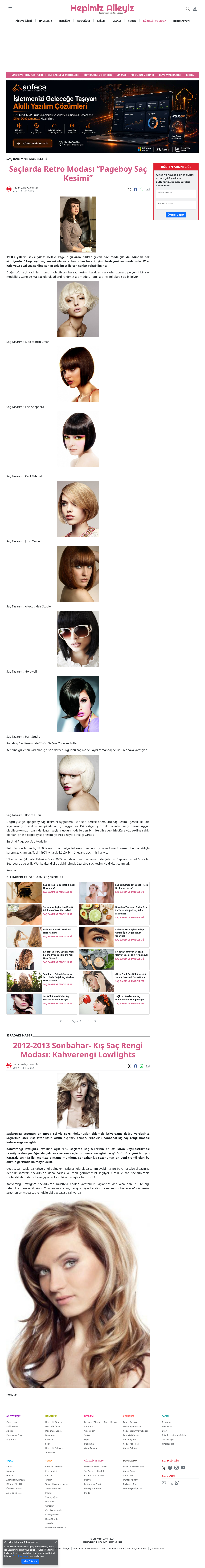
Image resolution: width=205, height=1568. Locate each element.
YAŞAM (117, 20)
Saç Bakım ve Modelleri (95, 1471)
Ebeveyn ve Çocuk (15, 1435)
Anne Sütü (89, 1426)
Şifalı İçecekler (52, 1514)
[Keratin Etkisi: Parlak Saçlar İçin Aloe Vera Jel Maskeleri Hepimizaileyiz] (24, 914)
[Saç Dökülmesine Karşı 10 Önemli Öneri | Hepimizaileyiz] (96, 1003)
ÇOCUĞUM (83, 20)
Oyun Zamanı (90, 1448)
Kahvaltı (49, 1475)
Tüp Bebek (50, 1452)
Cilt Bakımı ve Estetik (94, 1475)
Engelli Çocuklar (130, 1422)
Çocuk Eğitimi (129, 1439)
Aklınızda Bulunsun (15, 1479)
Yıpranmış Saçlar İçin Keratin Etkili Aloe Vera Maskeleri (58, 909)
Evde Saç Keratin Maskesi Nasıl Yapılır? (57, 931)
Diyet (164, 1430)
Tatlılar (48, 1479)
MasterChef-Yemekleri (55, 1527)
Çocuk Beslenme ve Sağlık (135, 1430)
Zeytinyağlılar (51, 1497)
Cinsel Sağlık (168, 1443)
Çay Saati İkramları (54, 1466)
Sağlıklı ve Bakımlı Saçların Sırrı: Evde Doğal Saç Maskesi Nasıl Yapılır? (58, 977)
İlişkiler (9, 1430)
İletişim (66, 1548)
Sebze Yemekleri (53, 1488)
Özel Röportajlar (14, 1488)
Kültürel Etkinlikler (15, 1484)
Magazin (10, 1471)
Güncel (9, 1475)
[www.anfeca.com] (102, 116)
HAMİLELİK (45, 20)
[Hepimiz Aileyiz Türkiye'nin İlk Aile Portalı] (102, 8)
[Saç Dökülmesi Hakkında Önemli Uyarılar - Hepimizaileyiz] (24, 892)
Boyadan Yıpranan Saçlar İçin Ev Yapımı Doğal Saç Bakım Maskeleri (131, 910)
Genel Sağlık (168, 1439)
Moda (87, 1492)
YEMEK (132, 20)
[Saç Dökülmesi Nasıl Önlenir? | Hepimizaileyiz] (24, 1003)
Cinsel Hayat (12, 1422)
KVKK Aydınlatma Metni (113, 1548)
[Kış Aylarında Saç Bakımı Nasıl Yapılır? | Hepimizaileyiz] (96, 914)
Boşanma (11, 1439)
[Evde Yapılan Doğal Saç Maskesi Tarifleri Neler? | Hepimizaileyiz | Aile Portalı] (24, 981)
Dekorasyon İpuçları (132, 1488)
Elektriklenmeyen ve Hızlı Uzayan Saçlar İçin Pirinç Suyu (131, 953)
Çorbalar (49, 1505)
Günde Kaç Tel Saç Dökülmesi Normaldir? (59, 886)
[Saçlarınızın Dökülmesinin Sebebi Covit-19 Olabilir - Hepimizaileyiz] (96, 981)
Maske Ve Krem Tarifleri (95, 1466)
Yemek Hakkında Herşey (56, 1484)
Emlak (9, 1466)
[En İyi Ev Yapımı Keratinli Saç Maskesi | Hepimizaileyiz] (24, 936)
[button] (10, 9)
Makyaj (87, 1479)
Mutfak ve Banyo (131, 1479)
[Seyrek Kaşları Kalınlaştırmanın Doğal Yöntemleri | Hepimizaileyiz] (96, 936)
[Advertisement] (102, 48)
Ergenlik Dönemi (131, 1435)
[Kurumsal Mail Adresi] (165, 1482)
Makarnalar (50, 1501)
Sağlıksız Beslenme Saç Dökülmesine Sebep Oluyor (130, 998)
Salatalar (49, 1523)
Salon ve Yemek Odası (133, 1466)
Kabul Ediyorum (30, 1561)
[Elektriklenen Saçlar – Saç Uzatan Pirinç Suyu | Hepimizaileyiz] (96, 959)
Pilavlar (48, 1492)
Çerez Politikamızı (20, 1556)
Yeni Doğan (89, 1430)
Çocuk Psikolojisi (131, 1443)
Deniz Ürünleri (52, 1518)
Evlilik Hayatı (12, 1426)
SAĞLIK (101, 20)
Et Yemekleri (51, 1471)
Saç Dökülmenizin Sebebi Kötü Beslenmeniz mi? (131, 886)
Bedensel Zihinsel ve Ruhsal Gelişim (101, 1422)
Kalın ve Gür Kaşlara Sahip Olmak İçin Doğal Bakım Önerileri (129, 933)
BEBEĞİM (64, 20)
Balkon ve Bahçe (131, 1484)
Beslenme (50, 1435)
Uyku (86, 1439)
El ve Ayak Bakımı (92, 1488)
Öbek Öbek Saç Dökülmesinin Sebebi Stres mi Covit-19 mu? (131, 976)
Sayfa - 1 (77, 1021)
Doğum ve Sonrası (54, 1430)
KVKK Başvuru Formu (137, 1548)
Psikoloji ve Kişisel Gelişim (174, 1435)
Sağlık (87, 1435)
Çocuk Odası (129, 1471)
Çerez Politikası (157, 1548)
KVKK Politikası (92, 1548)
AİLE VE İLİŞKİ (24, 20)
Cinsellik (49, 1439)
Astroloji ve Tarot (14, 1492)
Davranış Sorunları (132, 1426)
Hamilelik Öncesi (53, 1426)
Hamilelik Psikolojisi (54, 1448)
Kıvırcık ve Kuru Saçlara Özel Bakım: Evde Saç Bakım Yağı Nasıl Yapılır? (58, 955)
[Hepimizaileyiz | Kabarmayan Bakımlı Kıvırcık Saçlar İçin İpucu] (24, 959)
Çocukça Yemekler (53, 1510)
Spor (47, 1443)
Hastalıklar (167, 1426)
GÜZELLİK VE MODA (154, 20)
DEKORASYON (181, 20)
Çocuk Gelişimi (130, 1448)
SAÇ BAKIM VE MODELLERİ (57, 891)
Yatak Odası (128, 1475)
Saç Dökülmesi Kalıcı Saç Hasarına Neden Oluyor (56, 998)
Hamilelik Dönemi (53, 1422)
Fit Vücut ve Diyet (92, 1484)
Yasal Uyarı (78, 1548)
